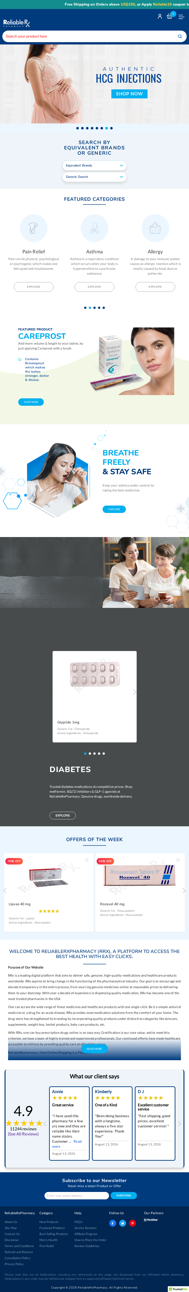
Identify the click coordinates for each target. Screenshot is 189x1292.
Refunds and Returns (19, 1252)
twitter (122, 1223)
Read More (94, 1048)
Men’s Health (48, 1240)
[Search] (180, 36)
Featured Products (52, 1228)
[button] (77, 128)
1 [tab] (86, 308)
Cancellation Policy (17, 1258)
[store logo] (16, 19)
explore (114, 509)
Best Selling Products (53, 1234)
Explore (33, 287)
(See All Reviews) (23, 1133)
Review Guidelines (86, 1246)
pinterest (132, 1223)
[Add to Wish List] (131, 658)
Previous (54, 692)
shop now (31, 401)
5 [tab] (105, 308)
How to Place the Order (90, 1240)
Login (160, 17)
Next (135, 692)
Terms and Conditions (19, 1246)
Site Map (11, 1228)
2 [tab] (91, 308)
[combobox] (94, 36)
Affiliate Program (85, 1234)
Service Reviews (85, 1228)
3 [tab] (95, 308)
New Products (49, 1222)
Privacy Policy (14, 1264)
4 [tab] (100, 308)
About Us (11, 1222)
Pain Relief (46, 1246)
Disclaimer (12, 1240)
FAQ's (78, 1222)
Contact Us (12, 1234)
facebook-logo (112, 1223)
